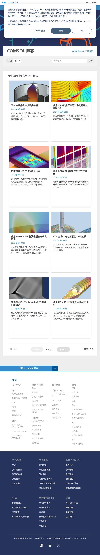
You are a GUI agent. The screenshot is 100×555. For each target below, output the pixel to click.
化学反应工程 (17, 394)
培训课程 (69, 469)
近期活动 (16, 512)
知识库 (42, 512)
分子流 (35, 392)
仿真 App (75, 396)
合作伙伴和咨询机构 (47, 516)
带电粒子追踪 (37, 438)
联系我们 (69, 516)
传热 (34, 388)
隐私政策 (23, 538)
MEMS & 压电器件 (58, 395)
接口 (14, 421)
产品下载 (43, 525)
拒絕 (82, 31)
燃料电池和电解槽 (19, 398)
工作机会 (69, 507)
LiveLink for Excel (19, 431)
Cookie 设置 (39, 538)
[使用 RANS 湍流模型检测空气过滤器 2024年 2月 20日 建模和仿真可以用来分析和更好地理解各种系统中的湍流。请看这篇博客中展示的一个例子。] (71, 208)
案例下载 (43, 465)
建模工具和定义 (78, 418)
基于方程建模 (77, 409)
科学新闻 (56, 384)
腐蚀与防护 (16, 415)
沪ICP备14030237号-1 (55, 538)
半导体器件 (36, 430)
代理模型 (75, 392)
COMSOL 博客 (72, 483)
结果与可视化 (77, 444)
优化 (73, 401)
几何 (73, 405)
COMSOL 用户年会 (20, 516)
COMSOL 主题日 (19, 507)
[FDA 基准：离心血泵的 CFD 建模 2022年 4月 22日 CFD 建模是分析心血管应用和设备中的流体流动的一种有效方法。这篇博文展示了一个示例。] (71, 273)
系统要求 (16, 478)
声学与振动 (56, 400)
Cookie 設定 (40, 30)
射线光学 (35, 434)
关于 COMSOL (72, 503)
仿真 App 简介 (45, 487)
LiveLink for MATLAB (17, 436)
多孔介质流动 (37, 396)
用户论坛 (69, 474)
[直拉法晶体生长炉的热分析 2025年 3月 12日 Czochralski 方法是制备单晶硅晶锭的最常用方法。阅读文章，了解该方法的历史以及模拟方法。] (29, 142)
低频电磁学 (36, 425)
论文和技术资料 (45, 478)
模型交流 (69, 478)
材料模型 (55, 409)
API (73, 388)
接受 (61, 31)
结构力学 (55, 413)
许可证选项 (17, 474)
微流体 (35, 401)
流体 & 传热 (37, 384)
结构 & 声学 (57, 390)
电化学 (15, 402)
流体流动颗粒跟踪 (39, 405)
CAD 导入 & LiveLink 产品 (17, 425)
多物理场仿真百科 (73, 487)
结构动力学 (56, 417)
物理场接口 (76, 427)
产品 (14, 465)
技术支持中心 (44, 503)
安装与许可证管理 (79, 414)
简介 (73, 439)
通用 (74, 384)
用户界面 (75, 431)
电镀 (14, 411)
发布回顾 (16, 483)
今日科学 (16, 384)
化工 (14, 390)
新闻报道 (69, 512)
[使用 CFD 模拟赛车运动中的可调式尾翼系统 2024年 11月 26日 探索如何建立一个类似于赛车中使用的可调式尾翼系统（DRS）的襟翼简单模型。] (71, 142)
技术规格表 (17, 469)
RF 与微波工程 (38, 421)
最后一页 (88, 348)
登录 (15, 538)
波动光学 (35, 443)
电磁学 (35, 417)
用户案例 (43, 474)
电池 (14, 407)
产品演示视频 (44, 469)
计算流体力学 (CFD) (37, 410)
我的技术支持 (44, 507)
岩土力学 (55, 405)
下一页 (63, 349)
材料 (73, 422)
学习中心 (69, 465)
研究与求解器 (77, 435)
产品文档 (43, 521)
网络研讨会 (17, 503)
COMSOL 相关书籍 (47, 483)
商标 (30, 538)
